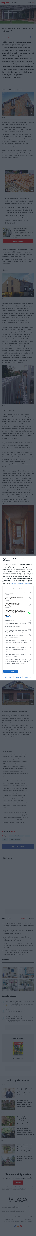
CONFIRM (11, 671)
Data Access (18, 677)
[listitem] (18, 589)
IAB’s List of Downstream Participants (20, 583)
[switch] (29, 592)
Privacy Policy (27, 677)
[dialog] (18, 618)
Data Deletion (8, 677)
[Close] (32, 559)
